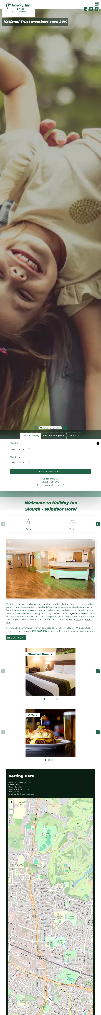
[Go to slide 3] (47, 428)
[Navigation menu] (97, 4)
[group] (50, 671)
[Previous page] (3, 524)
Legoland (73, 613)
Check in (14, 443)
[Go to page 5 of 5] (57, 699)
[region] (50, 524)
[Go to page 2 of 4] (49, 760)
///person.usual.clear (27, 794)
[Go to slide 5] (53, 428)
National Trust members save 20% (35, 22)
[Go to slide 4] (50, 428)
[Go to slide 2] (44, 428)
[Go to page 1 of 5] (44, 699)
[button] (50, 998)
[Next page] (98, 524)
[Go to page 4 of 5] (53, 699)
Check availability (50, 471)
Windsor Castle (59, 613)
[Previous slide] (36, 428)
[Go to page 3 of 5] (50, 699)
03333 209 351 (16, 792)
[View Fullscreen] (11, 812)
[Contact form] (91, 9)
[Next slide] (65, 428)
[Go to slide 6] (57, 428)
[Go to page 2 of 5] (47, 699)
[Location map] (97, 9)
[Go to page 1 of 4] (46, 760)
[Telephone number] (85, 9)
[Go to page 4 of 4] (55, 760)
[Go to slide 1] (41, 428)
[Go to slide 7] (60, 428)
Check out (15, 457)
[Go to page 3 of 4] (52, 760)
